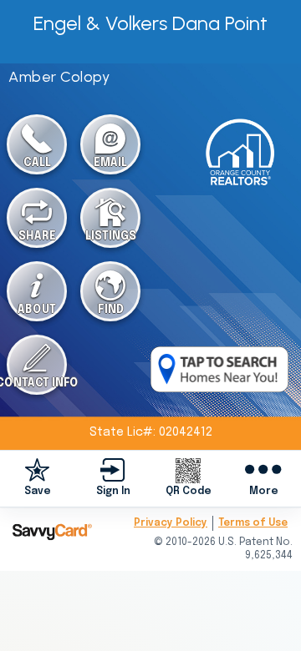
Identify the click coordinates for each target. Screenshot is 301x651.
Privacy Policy (170, 523)
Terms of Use (253, 523)
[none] (37, 478)
